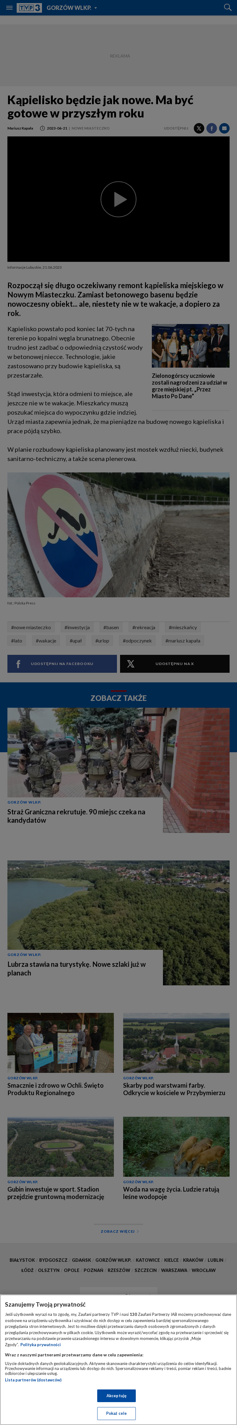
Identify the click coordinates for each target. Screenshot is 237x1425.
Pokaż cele (116, 1413)
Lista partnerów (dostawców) (33, 1379)
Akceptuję (116, 1395)
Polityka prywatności (40, 1344)
